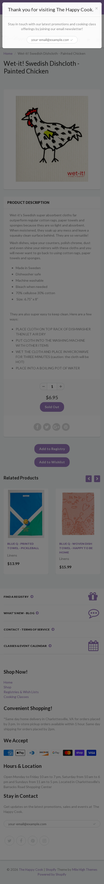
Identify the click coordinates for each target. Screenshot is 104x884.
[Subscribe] (71, 40)
